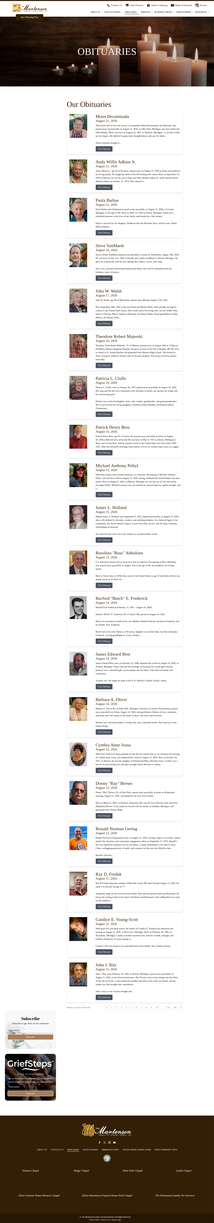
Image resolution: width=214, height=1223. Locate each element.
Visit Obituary (104, 149)
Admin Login (116, 1220)
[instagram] (109, 1143)
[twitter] (104, 1143)
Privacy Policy (94, 1220)
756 (175, 1007)
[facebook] (99, 1143)
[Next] (180, 1007)
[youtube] (114, 1143)
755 (168, 1007)
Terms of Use (105, 1220)
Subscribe (30, 1037)
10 (156, 1007)
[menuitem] (97, 12)
